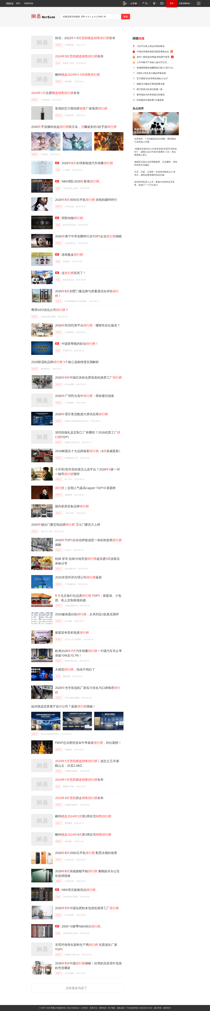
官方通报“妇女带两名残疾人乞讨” (152, 78)
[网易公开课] (134, 3)
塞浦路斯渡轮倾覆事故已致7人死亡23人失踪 (157, 67)
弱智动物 (72, 218)
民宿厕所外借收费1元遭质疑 (150, 99)
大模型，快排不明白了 (75, 669)
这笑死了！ (73, 273)
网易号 (58, 45)
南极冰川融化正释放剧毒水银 (151, 83)
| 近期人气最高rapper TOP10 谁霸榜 (85, 488)
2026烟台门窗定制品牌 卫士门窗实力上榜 (65, 524)
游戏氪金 (72, 254)
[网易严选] (145, 3)
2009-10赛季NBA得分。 (82, 926)
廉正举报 (158, 1008)
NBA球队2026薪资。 (81, 181)
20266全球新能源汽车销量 (87, 163)
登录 (172, 3)
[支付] (155, 3)
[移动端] (125, 3)
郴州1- (77, 74)
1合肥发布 (55, 93)
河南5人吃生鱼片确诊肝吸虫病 (151, 73)
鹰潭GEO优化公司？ (49, 310)
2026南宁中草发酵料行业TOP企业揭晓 (88, 236)
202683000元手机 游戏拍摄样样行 (86, 200)
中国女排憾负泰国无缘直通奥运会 (153, 51)
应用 (18, 3)
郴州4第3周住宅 (83, 834)
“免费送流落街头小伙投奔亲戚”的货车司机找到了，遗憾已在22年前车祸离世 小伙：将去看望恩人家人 (155, 152)
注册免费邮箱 (184, 3)
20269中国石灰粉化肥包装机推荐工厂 (88, 377)
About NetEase (73, 1008)
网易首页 (10, 3)
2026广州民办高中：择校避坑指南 (84, 396)
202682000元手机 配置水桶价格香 (86, 853)
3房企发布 (79, 798)
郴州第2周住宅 (83, 816)
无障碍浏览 (28, 3)
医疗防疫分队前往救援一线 (149, 89)
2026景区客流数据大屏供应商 (81, 414)
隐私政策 (121, 1008)
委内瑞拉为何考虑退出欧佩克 (151, 94)
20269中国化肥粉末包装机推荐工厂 (87, 908)
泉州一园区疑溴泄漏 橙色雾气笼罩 (153, 56)
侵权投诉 (167, 1008)
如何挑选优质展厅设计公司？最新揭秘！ (63, 706)
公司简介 (84, 1008)
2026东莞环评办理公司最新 (78, 577)
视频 (58, 170)
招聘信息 (102, 1008)
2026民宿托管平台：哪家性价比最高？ (87, 325)
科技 (58, 676)
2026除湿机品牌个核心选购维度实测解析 (65, 362)
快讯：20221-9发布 (85, 38)
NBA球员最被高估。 (80, 890)
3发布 (79, 56)
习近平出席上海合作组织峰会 (151, 46)
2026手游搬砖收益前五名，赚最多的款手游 (74, 127)
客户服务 (111, 1008)
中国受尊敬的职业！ (79, 344)
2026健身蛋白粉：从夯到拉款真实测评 (87, 614)
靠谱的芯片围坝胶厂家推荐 (81, 108)
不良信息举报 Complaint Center (139, 1008)
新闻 (58, 63)
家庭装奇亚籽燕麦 (72, 632)
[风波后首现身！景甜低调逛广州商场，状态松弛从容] (156, 123)
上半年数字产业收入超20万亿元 (152, 62)
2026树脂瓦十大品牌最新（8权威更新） (88, 451)
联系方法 (93, 1008)
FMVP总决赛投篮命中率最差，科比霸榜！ (88, 743)
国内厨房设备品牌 (72, 506)
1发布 (79, 779)
